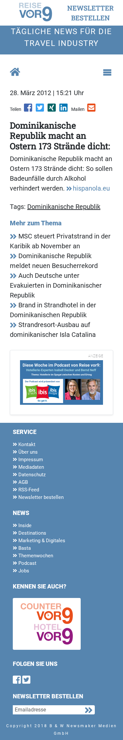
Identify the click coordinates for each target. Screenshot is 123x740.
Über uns (27, 452)
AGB (22, 482)
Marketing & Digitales (41, 541)
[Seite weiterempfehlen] (91, 110)
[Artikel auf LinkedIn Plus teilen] (64, 110)
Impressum (30, 459)
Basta (24, 548)
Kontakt (26, 444)
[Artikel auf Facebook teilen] (28, 110)
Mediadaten (30, 467)
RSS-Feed (28, 490)
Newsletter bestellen (40, 497)
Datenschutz (31, 475)
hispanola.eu (91, 188)
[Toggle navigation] (107, 72)
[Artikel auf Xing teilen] (52, 110)
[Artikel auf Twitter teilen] (40, 110)
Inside (24, 525)
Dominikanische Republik (63, 207)
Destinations (31, 533)
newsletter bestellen (90, 13)
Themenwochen (35, 556)
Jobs (23, 571)
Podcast (26, 563)
